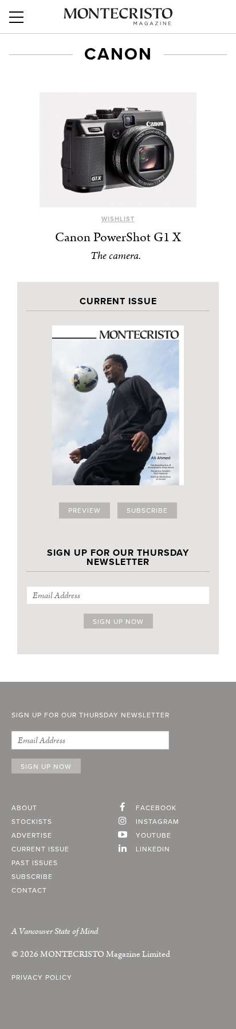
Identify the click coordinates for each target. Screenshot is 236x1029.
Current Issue (40, 849)
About (24, 808)
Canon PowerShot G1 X (118, 237)
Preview (84, 510)
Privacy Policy (41, 977)
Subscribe (147, 510)
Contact (29, 890)
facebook (156, 808)
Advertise (31, 835)
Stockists (31, 822)
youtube (153, 835)
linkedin (153, 849)
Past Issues (34, 863)
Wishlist (118, 219)
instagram (157, 822)
